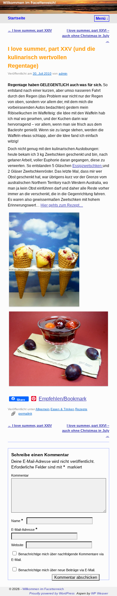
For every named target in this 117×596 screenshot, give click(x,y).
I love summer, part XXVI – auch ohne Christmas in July (85, 35)
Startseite (16, 18)
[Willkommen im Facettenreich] (58, 7)
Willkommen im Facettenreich (43, 589)
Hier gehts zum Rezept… (62, 205)
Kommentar (20, 475)
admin (63, 73)
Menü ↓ (102, 18)
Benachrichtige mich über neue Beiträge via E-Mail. (56, 570)
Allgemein (43, 409)
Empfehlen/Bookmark (62, 398)
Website (17, 545)
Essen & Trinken (62, 409)
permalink (25, 413)
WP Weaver (99, 593)
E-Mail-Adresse (24, 529)
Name (17, 521)
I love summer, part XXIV (30, 30)
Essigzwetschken (87, 166)
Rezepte (81, 409)
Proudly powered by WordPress (52, 593)
